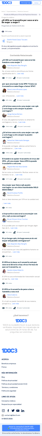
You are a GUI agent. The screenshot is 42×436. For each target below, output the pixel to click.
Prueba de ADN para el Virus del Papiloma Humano (20, 14)
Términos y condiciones (10, 387)
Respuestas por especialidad (11, 404)
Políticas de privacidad (9, 381)
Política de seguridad (9, 391)
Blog (3, 377)
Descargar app (25, 3)
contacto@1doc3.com (11, 415)
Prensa (4, 367)
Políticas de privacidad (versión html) (14, 384)
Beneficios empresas (9, 364)
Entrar (36, 3)
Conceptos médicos (9, 401)
